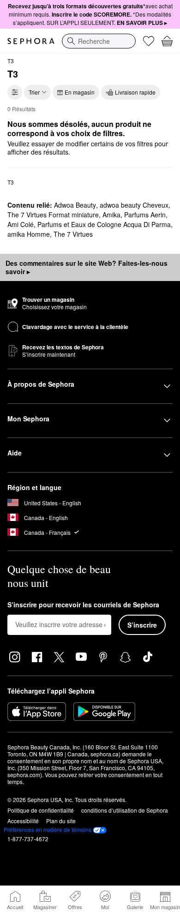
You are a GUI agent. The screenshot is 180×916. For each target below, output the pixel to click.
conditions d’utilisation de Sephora (124, 810)
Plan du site (61, 821)
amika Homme (28, 234)
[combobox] (99, 41)
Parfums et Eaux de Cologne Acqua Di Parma (104, 224)
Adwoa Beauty (75, 205)
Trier (34, 92)
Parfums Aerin (145, 214)
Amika (111, 214)
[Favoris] (148, 41)
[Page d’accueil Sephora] (31, 41)
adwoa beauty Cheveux (134, 205)
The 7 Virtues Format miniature (53, 214)
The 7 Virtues (73, 234)
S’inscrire (142, 624)
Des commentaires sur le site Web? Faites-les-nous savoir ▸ (87, 267)
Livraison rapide (135, 92)
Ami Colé (20, 224)
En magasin (80, 92)
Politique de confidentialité (40, 810)
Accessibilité (23, 821)
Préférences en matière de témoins (47, 829)
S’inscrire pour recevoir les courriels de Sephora (83, 605)
